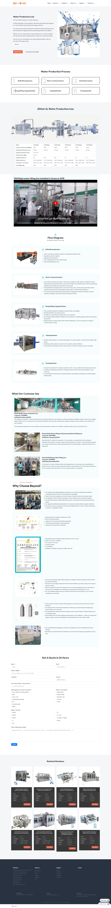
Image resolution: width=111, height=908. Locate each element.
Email (57, 664)
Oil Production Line (17, 880)
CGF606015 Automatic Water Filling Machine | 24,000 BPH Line (21, 832)
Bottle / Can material (61, 690)
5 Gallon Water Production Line (19, 871)
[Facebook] (79, 871)
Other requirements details (18, 727)
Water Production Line (17, 877)
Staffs (36, 873)
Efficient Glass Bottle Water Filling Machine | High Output (89, 790)
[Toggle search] (97, 3)
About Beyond (38, 870)
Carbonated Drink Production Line (20, 873)
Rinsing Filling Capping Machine (25, 91)
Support (81, 3)
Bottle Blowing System (25, 81)
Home (49, 3)
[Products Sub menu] (59, 3)
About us (73, 3)
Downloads (58, 875)
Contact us (90, 3)
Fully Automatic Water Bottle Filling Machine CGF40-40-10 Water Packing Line (66, 833)
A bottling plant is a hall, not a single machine (22, 870)
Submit (14, 744)
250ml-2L (17, 44)
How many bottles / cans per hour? (20, 683)
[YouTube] (82, 871)
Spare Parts (58, 871)
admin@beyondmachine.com (52, 894)
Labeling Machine (55, 91)
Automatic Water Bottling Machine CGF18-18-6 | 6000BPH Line (44, 790)
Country (58, 677)
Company (13, 677)
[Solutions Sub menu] (68, 3)
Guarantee (58, 873)
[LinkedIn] (84, 871)
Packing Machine (85, 91)
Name (12, 664)
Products (55, 3)
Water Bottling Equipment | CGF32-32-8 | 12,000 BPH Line (67, 790)
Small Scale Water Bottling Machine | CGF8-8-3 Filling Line (21, 790)
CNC (36, 879)
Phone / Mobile (15, 670)
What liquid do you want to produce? (21, 690)
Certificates (37, 877)
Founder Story (38, 871)
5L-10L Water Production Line (19, 884)
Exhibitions (37, 875)
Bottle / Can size (15, 710)
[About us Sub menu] (76, 3)
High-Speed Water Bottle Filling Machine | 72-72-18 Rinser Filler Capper (44, 832)
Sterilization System (85, 81)
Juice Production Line (17, 875)
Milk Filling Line (16, 882)
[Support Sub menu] (85, 3)
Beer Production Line (17, 879)
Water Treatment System (55, 81)
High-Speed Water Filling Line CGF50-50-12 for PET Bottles (89, 832)
